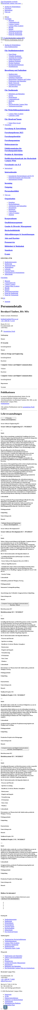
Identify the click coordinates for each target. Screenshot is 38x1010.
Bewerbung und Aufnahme (15, 70)
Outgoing (8, 187)
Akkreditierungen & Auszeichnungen (19, 234)
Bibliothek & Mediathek (14, 246)
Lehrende (8, 269)
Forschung (8, 8)
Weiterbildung (9, 267)
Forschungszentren (12, 140)
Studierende (8, 264)
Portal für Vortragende (15, 34)
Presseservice (10, 242)
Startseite (7, 301)
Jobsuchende (9, 274)
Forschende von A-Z (13, 165)
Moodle (11, 27)
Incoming (8, 183)
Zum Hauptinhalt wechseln (9, 1)
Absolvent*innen (10, 265)
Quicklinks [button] (8, 19)
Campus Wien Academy (16, 26)
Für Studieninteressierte (14, 50)
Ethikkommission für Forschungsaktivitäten (14, 149)
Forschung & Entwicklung (15, 129)
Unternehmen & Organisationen (14, 272)
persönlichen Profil (28, 407)
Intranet (11, 29)
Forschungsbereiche (12, 136)
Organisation (10, 199)
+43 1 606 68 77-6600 (8, 979)
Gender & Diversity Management (18, 226)
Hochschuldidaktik (12, 230)
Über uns (7, 12)
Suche (3, 40)
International (8, 10)
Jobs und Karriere (12, 238)
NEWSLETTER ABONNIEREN (10, 899)
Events (7, 254)
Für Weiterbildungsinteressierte (17, 110)
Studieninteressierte (11, 262)
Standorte (9, 250)
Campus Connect (14, 24)
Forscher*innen (9, 271)
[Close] (1, 430)
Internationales (11, 172)
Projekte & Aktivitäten (14, 154)
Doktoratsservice (11, 144)
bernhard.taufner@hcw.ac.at (9, 319)
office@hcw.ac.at (6, 981)
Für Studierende (11, 90)
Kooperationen (11, 218)
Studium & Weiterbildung (12, 7)
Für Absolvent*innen (13, 119)
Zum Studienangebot (11, 47)
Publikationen (5, 403)
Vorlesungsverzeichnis (15, 31)
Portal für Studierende (15, 33)
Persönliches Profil (9, 331)
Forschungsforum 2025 (14, 133)
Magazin (11, 20)
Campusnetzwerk (14, 22)
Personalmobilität (12, 191)
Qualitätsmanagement (13, 222)
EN (8, 17)
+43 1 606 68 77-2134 (8, 321)
